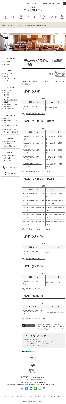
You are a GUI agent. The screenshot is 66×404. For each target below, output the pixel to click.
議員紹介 (10, 70)
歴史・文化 (31, 17)
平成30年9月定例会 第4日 (31, 251)
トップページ (12, 25)
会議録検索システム (10, 97)
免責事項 (31, 396)
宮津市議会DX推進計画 (11, 132)
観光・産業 (54, 17)
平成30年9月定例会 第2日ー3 (32, 150)
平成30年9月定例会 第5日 (31, 281)
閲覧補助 (58, 3)
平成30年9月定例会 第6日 (30, 311)
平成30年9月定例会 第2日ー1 (32, 136)
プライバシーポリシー (43, 396)
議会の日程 (7, 90)
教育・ (22, 17)
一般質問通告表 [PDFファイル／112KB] (38, 229)
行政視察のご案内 (9, 155)
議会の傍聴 (7, 160)
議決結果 (6, 95)
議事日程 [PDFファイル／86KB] (35, 259)
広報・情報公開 (10, 115)
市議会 (20, 25)
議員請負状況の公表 (10, 129)
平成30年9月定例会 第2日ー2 (32, 143)
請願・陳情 (7, 158)
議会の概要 (7, 62)
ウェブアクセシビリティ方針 (19, 396)
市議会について (10, 58)
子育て (13, 17)
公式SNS (51, 3)
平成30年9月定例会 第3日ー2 (32, 200)
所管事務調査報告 (9, 146)
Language (44, 3)
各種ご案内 (10, 152)
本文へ (28, 3)
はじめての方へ (36, 3)
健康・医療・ (42, 17)
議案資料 (6, 92)
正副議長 (6, 76)
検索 (64, 3)
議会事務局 (27, 339)
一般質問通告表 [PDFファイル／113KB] (38, 171)
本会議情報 (10, 87)
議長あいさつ (8, 74)
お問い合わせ (61, 396)
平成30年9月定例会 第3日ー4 (32, 214)
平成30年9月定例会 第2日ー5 (32, 164)
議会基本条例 (8, 64)
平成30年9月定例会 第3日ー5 (32, 221)
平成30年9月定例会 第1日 (31, 106)
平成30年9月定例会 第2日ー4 (32, 157)
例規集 (53, 396)
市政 (62, 17)
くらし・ (5, 17)
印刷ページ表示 (60, 76)
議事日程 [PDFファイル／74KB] (35, 289)
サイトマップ (5, 396)
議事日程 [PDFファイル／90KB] (35, 114)
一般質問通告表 (8, 108)
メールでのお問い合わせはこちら (34, 345)
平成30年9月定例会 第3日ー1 (32, 193)
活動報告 (10, 138)
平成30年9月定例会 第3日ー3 (32, 207)
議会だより (7, 118)
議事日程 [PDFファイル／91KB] (35, 318)
